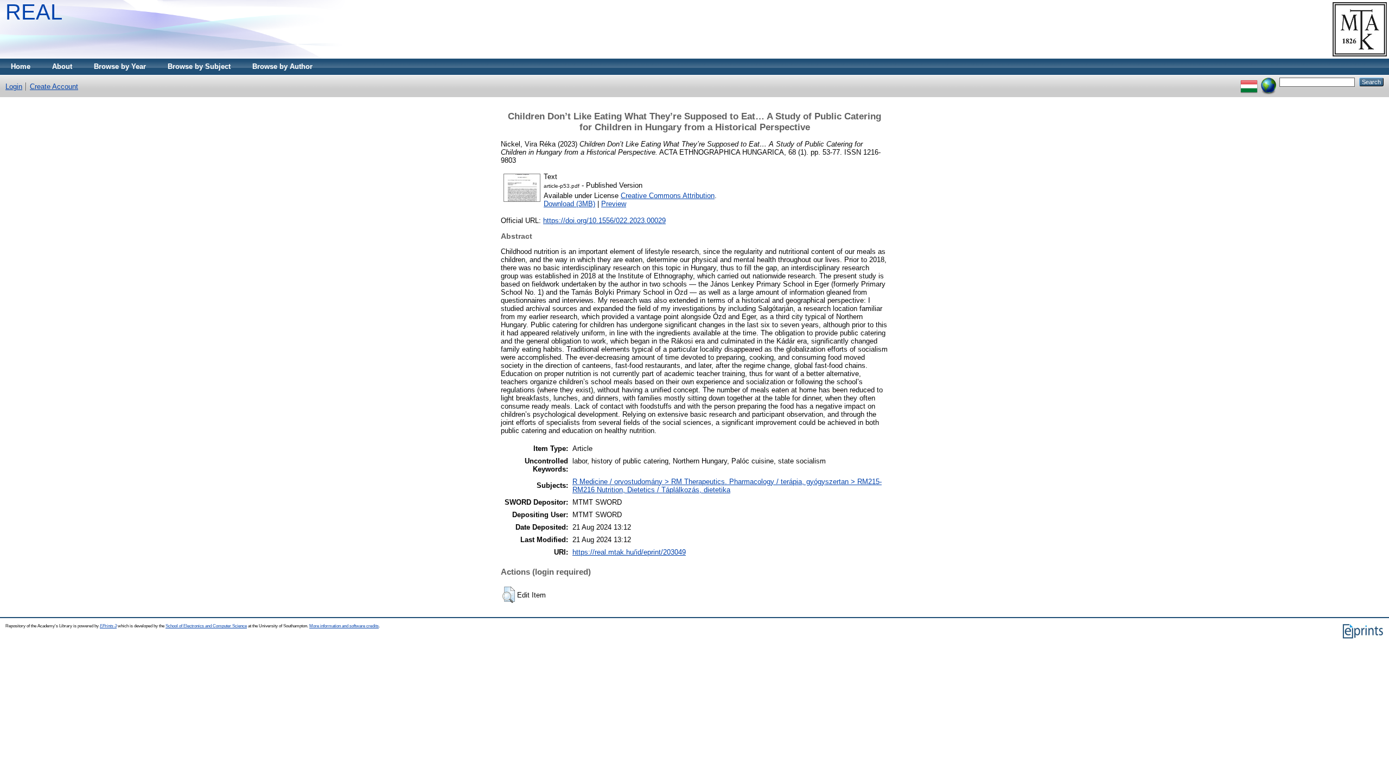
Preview (613, 204)
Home (20, 66)
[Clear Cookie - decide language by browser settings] (1268, 82)
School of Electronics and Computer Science (206, 626)
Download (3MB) (569, 204)
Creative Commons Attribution (668, 196)
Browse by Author (282, 66)
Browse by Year (120, 66)
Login (13, 86)
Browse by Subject (199, 66)
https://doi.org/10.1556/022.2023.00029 (604, 221)
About (62, 66)
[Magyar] (1249, 82)
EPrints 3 (108, 626)
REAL (33, 12)
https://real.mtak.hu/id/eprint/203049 (629, 552)
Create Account (54, 86)
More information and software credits (344, 626)
